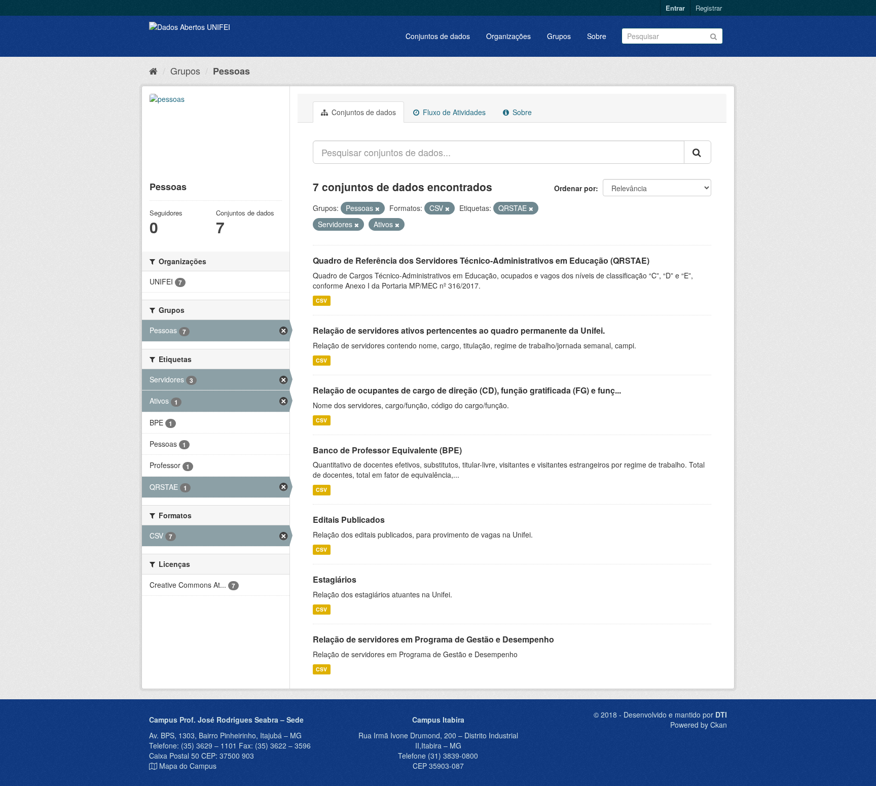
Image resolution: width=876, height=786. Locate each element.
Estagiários (334, 579)
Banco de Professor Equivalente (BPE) (387, 450)
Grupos (559, 36)
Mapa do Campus (187, 766)
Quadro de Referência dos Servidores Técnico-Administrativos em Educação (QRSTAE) (481, 260)
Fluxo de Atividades (453, 112)
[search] (697, 152)
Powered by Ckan (698, 725)
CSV (321, 300)
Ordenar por (575, 188)
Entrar (675, 8)
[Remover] (377, 208)
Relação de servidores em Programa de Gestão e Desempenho (433, 639)
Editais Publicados (349, 519)
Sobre (596, 36)
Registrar (709, 8)
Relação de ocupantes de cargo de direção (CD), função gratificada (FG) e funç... (467, 390)
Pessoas (231, 71)
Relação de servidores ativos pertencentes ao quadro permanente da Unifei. (459, 330)
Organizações (508, 36)
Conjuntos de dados (438, 36)
